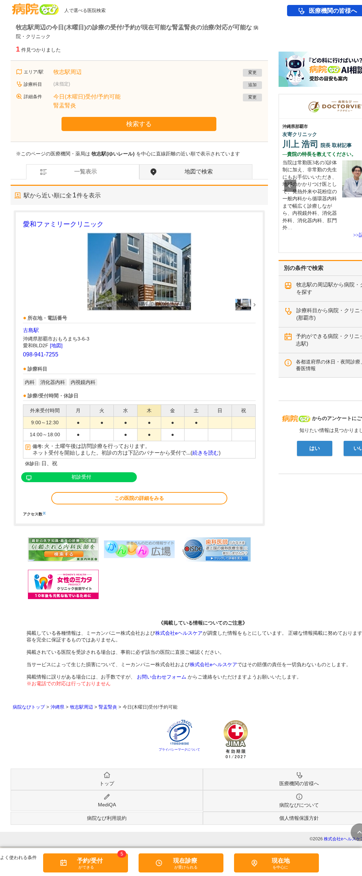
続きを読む (205, 453)
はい (314, 448)
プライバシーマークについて (179, 749)
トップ (106, 783)
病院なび (35, 6)
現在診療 (185, 860)
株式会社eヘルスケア (179, 633)
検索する (139, 124)
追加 (252, 84)
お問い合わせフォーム (161, 677)
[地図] (56, 345)
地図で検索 (199, 171)
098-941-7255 (40, 354)
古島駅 (31, 330)
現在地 (281, 860)
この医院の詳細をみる (139, 498)
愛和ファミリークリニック (63, 224)
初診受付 (81, 477)
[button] (290, 186)
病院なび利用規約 (107, 818)
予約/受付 (90, 860)
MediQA (107, 804)
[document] (139, 367)
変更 (252, 72)
